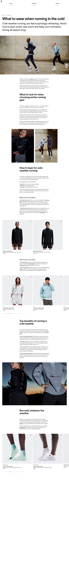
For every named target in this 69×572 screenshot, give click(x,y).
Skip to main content (63, 0)
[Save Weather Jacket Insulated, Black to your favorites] (31, 221)
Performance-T (31, 263)
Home (3, 15)
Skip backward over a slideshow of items (10, 249)
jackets (21, 423)
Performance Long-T (24, 265)
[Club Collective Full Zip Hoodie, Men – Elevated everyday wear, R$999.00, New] (48, 290)
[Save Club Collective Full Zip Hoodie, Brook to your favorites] (61, 277)
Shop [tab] (11, 3)
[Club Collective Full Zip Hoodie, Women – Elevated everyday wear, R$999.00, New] (17, 290)
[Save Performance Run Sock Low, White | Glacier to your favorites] (61, 435)
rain (20, 211)
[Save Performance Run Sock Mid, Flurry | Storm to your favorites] (31, 435)
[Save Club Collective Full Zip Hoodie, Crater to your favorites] (31, 277)
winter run (32, 79)
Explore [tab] (57, 3)
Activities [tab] (34, 3)
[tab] (11, 5)
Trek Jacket (42, 212)
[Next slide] (6, 313)
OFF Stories (8, 15)
